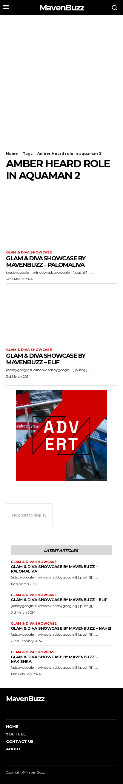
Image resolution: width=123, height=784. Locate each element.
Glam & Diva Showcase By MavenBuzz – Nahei (61, 628)
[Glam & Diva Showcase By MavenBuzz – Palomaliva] (61, 217)
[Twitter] (25, 710)
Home (12, 153)
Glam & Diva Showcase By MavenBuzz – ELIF (45, 359)
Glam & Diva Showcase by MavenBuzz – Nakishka (54, 659)
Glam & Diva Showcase (29, 252)
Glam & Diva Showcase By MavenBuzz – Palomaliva (45, 261)
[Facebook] (7, 710)
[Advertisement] (61, 79)
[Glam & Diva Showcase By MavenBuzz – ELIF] (61, 314)
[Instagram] (16, 710)
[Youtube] (34, 710)
